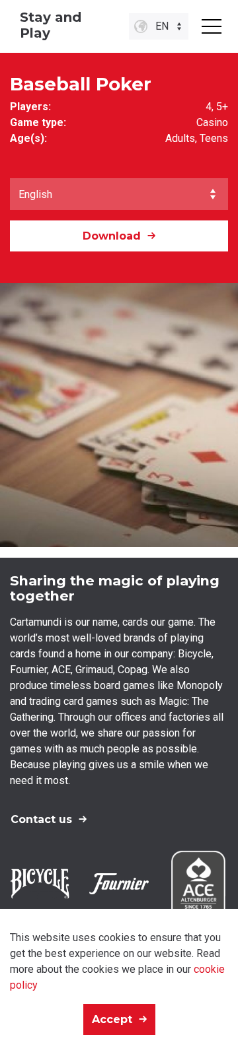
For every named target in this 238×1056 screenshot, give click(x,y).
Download (112, 236)
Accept (112, 1019)
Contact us (41, 819)
